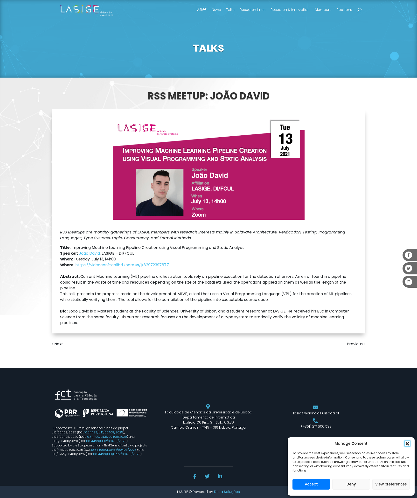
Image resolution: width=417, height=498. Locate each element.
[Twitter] (207, 477)
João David (89, 253)
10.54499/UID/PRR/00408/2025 (114, 450)
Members (323, 9)
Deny (351, 484)
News (216, 9)
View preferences (391, 484)
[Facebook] (195, 477)
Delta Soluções (227, 491)
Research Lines (252, 9)
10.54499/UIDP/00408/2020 (106, 441)
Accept (311, 484)
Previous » (356, 344)
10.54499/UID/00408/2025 (103, 432)
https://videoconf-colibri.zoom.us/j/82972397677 (122, 265)
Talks (230, 9)
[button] (407, 443)
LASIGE (201, 9)
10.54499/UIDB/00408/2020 (106, 437)
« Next (57, 344)
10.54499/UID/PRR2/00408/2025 (116, 454)
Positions (344, 9)
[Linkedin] (220, 477)
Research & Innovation (290, 9)
